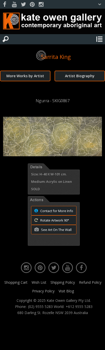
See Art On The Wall (56, 229)
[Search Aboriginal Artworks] (6, 39)
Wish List (39, 282)
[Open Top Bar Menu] (99, 4)
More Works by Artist (25, 75)
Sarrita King (56, 56)
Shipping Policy (62, 282)
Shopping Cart (16, 282)
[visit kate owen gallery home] (52, 22)
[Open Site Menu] (99, 39)
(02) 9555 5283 (40, 306)
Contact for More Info (56, 211)
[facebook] (5, 4)
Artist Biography (80, 75)
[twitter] (23, 4)
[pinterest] (32, 4)
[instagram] (41, 4)
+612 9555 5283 (79, 306)
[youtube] (14, 4)
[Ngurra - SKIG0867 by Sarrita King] (52, 155)
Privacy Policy (43, 291)
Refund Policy (90, 282)
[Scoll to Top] (97, 342)
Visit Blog (66, 291)
